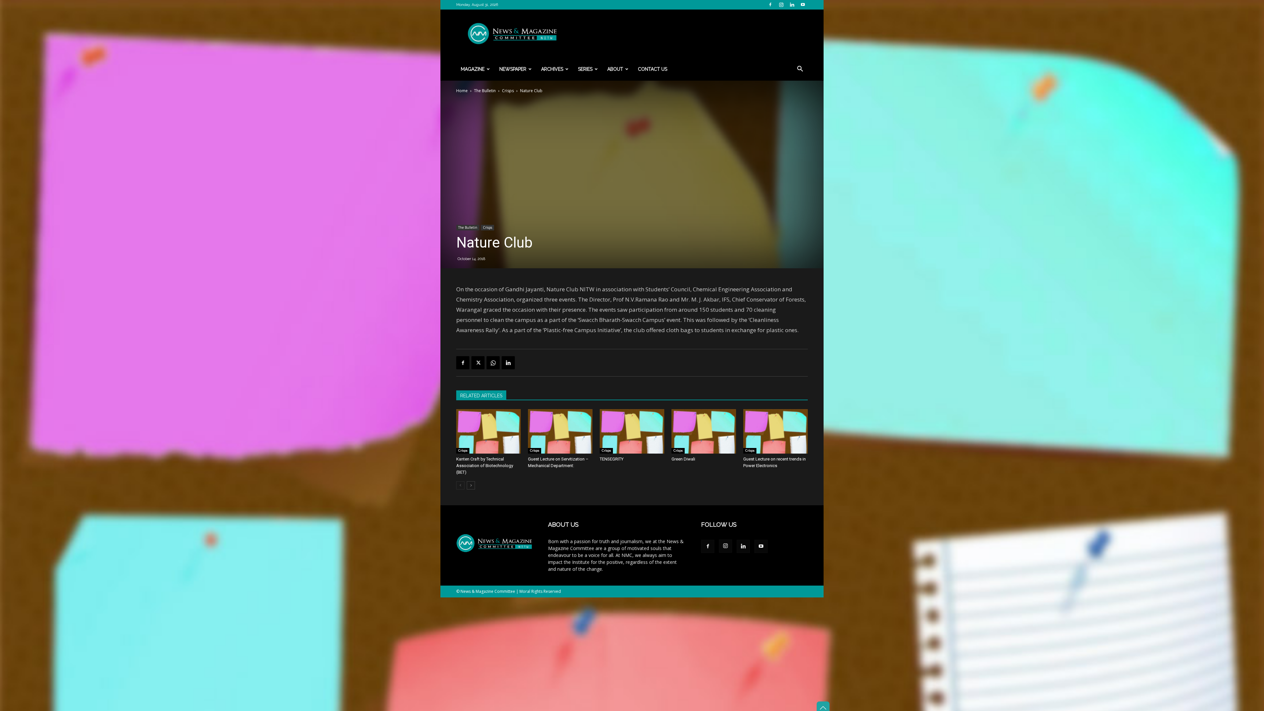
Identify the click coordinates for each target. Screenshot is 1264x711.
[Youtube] (803, 4)
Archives (552, 69)
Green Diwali (683, 459)
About (615, 69)
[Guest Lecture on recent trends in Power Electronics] (775, 431)
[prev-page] (460, 485)
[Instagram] (781, 4)
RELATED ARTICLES (481, 395)
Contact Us (652, 69)
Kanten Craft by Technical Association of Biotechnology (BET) (484, 466)
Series (585, 69)
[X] (478, 362)
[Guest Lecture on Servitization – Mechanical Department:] (560, 431)
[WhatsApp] (493, 362)
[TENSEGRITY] (632, 431)
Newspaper (512, 69)
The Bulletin (485, 90)
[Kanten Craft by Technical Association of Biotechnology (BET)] (488, 431)
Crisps (508, 90)
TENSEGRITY (611, 459)
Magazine (473, 69)
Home (462, 90)
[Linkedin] (792, 4)
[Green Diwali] (704, 431)
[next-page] (471, 485)
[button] (800, 69)
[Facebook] (770, 4)
